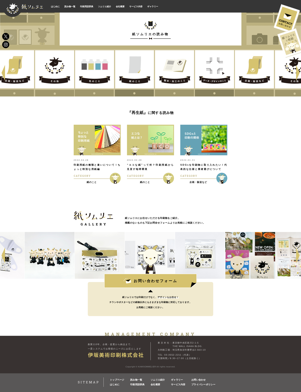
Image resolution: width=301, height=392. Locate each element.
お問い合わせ (198, 379)
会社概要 (155, 384)
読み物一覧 (136, 379)
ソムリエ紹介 (158, 379)
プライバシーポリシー (201, 384)
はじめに (114, 384)
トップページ (117, 379)
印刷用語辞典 (137, 384)
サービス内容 (178, 384)
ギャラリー (177, 379)
